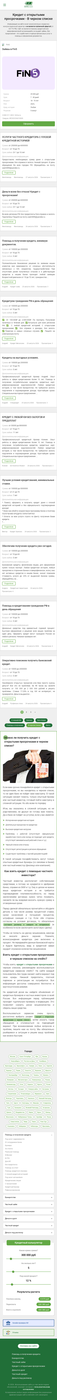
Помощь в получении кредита (26, 1354)
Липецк (48, 1112)
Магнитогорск (23, 1080)
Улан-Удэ (43, 1121)
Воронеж (38, 1070)
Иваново (36, 1103)
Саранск (30, 1084)
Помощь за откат (11, 1168)
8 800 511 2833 (8, 115)
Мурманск (38, 1094)
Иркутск (48, 1070)
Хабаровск (22, 1126)
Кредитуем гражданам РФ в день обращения (27, 301)
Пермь (18, 1070)
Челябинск (42, 1061)
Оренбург (39, 1117)
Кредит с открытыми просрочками (28, 1366)
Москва (12, 1056)
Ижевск (46, 1075)
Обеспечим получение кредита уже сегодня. (27, 546)
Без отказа (41, 720)
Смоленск (31, 1098)
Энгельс (11, 1089)
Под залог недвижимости (14, 1139)
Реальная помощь (12, 1152)
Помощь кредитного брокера (16, 1171)
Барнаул (9, 1070)
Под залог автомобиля (14, 1177)
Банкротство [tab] (10, 1197)
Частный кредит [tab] (12, 1225)
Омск (40, 1066)
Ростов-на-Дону (29, 1061)
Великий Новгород (32, 1108)
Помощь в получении (15, 725)
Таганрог (21, 1089)
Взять (48, 725)
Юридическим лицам (13, 1180)
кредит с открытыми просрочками (34, 964)
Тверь (25, 1121)
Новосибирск (15, 1061)
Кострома (45, 1089)
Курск (39, 1112)
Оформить (28, 123)
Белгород (25, 1103)
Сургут (16, 1103)
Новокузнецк (36, 1080)
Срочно (29, 720)
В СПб (7, 1158)
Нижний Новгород (45, 1098)
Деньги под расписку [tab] (14, 1232)
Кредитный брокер (12, 1187)
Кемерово (10, 1080)
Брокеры (8, 1145)
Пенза (49, 1117)
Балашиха (18, 1108)
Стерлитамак (12, 1094)
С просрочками (11, 1184)
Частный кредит (19, 1374)
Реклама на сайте (28, 1346)
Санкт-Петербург (25, 1056)
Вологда (9, 1098)
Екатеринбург (13, 1075)
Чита (7, 1103)
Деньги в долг (18, 1370)
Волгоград (25, 1075)
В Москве (8, 1155)
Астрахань (46, 1108)
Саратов (49, 1066)
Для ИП (8, 1161)
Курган (39, 1084)
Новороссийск (33, 1089)
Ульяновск (11, 1126)
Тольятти (28, 1070)
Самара (31, 1066)
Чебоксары (34, 1126)
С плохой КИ (16, 720)
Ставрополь (47, 1103)
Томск (34, 1121)
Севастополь (14, 1121)
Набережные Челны (25, 1117)
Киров (31, 1112)
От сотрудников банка (13, 1142)
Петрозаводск (25, 1094)
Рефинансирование (12, 1190)
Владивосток (20, 1112)
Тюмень (36, 1075)
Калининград (11, 1084)
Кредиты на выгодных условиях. (20, 357)
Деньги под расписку (22, 1378)
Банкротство (18, 1358)
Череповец (19, 1098)
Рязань (47, 1080)
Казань (44, 1056)
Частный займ (18, 1362)
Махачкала (10, 1117)
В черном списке (34, 725)
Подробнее (8, 173)
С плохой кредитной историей (16, 1174)
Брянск (8, 1112)
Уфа (36, 1056)
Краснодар (8, 1066)
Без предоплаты (11, 1165)
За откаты (9, 1149)
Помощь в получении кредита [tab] (18, 1135)
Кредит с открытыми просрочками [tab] (20, 1211)
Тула (8, 1108)
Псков (48, 1084)
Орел (47, 1094)
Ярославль (46, 1126)
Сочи (21, 1084)
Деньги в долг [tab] (11, 1218)
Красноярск (21, 1066)
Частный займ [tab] (11, 1204)
